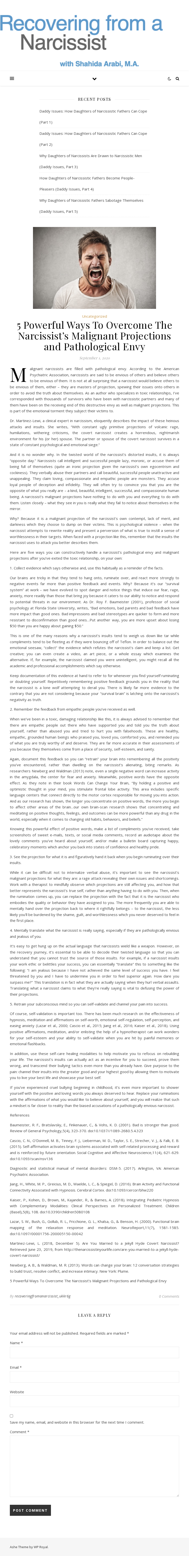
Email (16, 1367)
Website (17, 1391)
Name (16, 1342)
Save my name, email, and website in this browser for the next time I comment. (77, 1422)
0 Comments (169, 1296)
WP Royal (41, 1547)
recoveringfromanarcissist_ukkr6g (43, 1296)
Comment (19, 1431)
